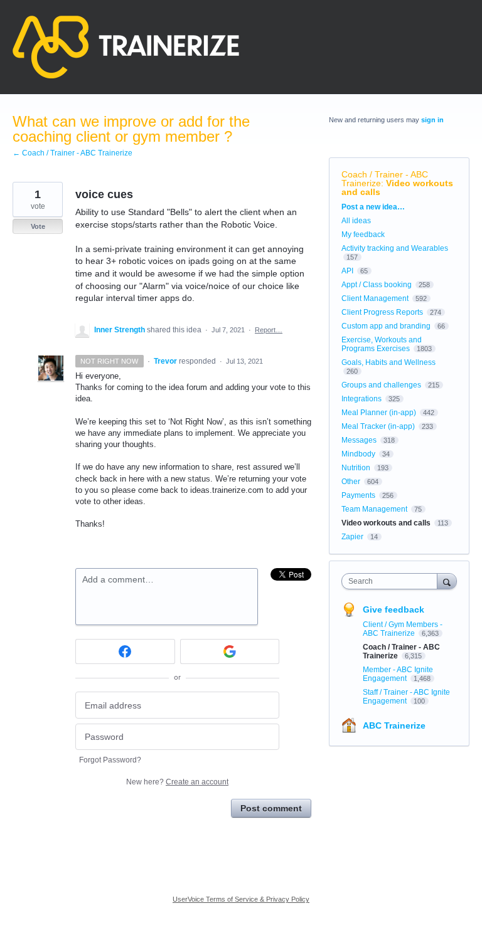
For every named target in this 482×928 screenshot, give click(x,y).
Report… (268, 330)
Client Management (375, 298)
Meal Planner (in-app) (378, 412)
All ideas (356, 220)
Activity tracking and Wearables (394, 248)
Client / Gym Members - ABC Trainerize (402, 629)
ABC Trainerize (394, 725)
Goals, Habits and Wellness (388, 362)
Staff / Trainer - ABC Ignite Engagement (406, 696)
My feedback (363, 234)
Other (350, 481)
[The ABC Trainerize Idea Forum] (126, 47)
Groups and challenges (381, 385)
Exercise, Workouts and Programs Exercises (381, 344)
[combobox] (392, 581)
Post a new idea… (373, 207)
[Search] (447, 581)
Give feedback (393, 609)
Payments (358, 495)
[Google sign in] (230, 651)
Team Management (374, 509)
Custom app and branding (386, 326)
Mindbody (358, 454)
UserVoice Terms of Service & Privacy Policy (241, 899)
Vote (38, 226)
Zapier (352, 536)
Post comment (271, 808)
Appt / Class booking (376, 284)
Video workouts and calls (397, 187)
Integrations (361, 398)
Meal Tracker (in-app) (378, 426)
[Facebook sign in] (125, 651)
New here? (177, 782)
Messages (359, 440)
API (347, 270)
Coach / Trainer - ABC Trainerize (384, 178)
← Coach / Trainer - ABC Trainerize (72, 153)
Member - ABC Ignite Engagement (398, 674)
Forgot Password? (110, 760)
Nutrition (355, 467)
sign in (432, 120)
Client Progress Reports (382, 312)
